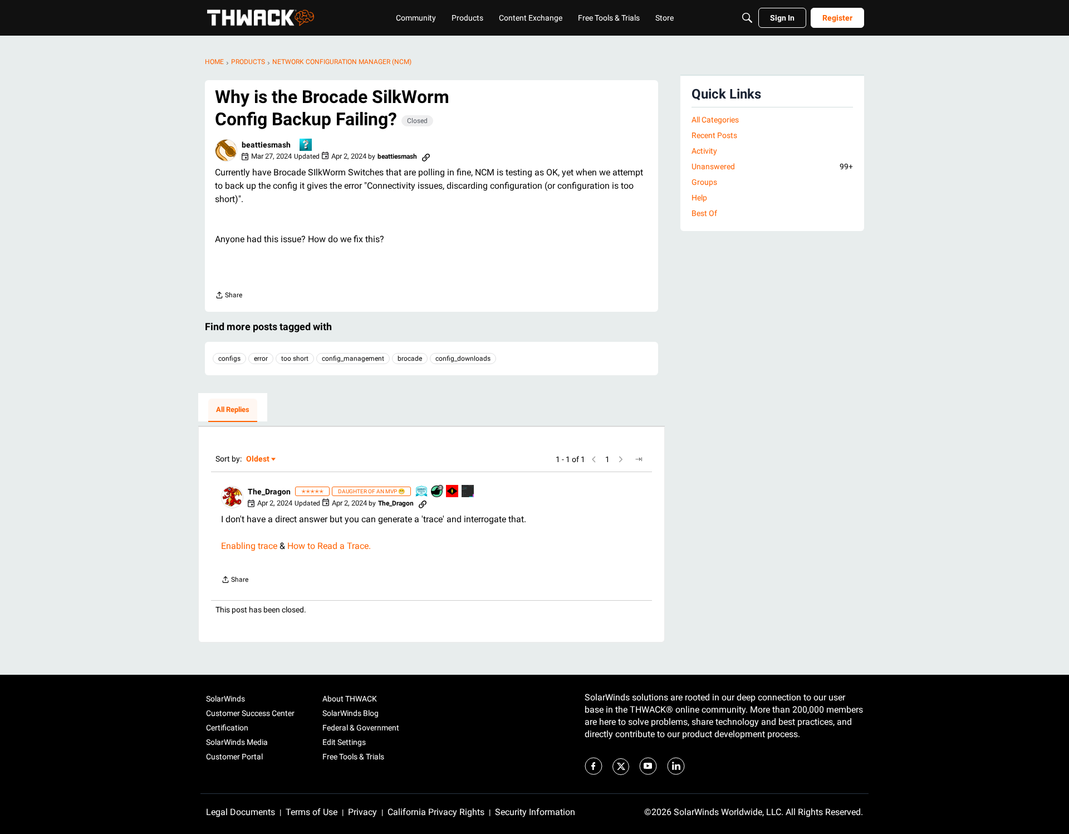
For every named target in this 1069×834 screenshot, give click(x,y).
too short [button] (294, 358)
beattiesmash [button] (266, 144)
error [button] (261, 358)
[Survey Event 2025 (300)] (422, 492)
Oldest (258, 459)
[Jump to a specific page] (639, 459)
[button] (226, 150)
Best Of (704, 213)
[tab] (232, 410)
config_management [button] (353, 358)
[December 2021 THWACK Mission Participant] (468, 492)
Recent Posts (714, 135)
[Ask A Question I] (306, 145)
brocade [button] (410, 358)
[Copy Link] (426, 156)
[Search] (747, 18)
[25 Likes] (437, 492)
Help (699, 197)
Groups (704, 182)
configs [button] (229, 358)
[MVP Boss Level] (452, 492)
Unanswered (772, 166)
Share (228, 296)
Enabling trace (249, 546)
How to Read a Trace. (329, 546)
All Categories (715, 119)
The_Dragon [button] (269, 491)
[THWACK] (260, 18)
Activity (704, 150)
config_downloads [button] (463, 358)
